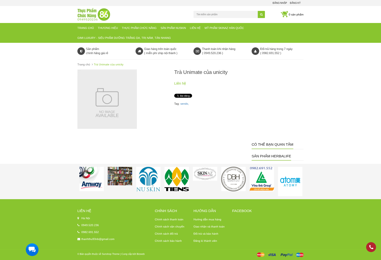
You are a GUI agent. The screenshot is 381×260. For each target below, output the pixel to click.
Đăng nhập (280, 3)
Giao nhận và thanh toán (209, 226)
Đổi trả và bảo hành (205, 233)
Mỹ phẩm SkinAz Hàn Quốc (224, 28)
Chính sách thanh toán (169, 219)
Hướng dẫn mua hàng (207, 219)
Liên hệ (195, 28)
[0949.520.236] (371, 248)
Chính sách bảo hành (168, 240)
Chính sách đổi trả (166, 233)
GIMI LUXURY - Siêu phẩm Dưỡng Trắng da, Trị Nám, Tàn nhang (124, 37)
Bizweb (141, 254)
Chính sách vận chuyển (169, 226)
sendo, (184, 103)
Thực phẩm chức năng (139, 28)
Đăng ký (295, 3)
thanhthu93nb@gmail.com (97, 239)
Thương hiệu (108, 28)
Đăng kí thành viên (205, 240)
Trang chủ (85, 28)
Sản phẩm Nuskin (173, 28)
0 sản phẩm (296, 14)
